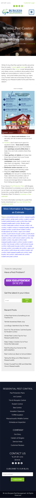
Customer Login (29, 3)
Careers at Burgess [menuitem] (17, 438)
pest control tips (22, 221)
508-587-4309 (18, 457)
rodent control (29, 219)
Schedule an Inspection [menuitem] (17, 422)
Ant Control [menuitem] (17, 397)
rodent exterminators (8, 221)
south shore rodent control (21, 229)
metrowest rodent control (18, 236)
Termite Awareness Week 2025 (14, 322)
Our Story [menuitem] (17, 434)
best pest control (13, 225)
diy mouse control (13, 244)
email (18, 460)
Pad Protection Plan (17, 186)
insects (22, 67)
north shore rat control (17, 250)
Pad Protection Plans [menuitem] (17, 393)
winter (17, 69)
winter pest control (16, 219)
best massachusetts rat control (17, 252)
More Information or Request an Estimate (18, 211)
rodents (14, 67)
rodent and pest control (9, 256)
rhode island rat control (9, 231)
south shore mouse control (16, 234)
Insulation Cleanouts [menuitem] (17, 411)
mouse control (24, 225)
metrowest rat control (22, 254)
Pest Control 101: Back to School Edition (17, 354)
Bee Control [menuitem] (17, 408)
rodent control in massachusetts (18, 227)
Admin (5, 44)
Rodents (7, 143)
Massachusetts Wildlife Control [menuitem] (17, 418)
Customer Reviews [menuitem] (17, 445)
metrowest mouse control (16, 246)
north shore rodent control (21, 238)
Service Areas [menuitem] (17, 441)
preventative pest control (15, 217)
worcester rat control (19, 248)
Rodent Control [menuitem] (17, 404)
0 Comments (30, 44)
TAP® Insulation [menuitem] (17, 415)
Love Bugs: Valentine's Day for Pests (16, 326)
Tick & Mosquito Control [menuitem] (17, 400)
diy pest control (17, 240)
